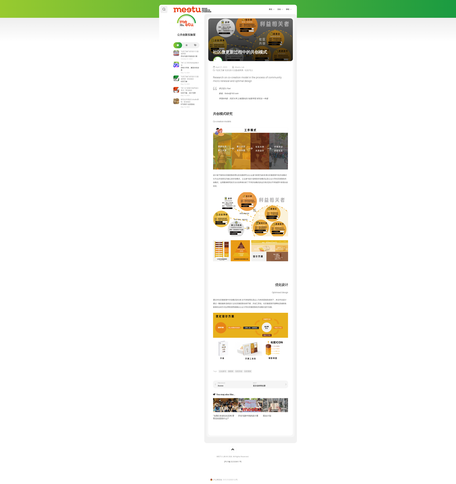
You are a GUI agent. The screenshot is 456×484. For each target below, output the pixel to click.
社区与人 (249, 70)
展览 (270, 9)
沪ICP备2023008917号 (233, 462)
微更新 (230, 371)
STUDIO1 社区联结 (188, 104)
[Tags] (195, 45)
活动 (279, 9)
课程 (287, 9)
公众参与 (222, 371)
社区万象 (184, 81)
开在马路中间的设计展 (248, 416)
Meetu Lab (239, 67)
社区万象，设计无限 (188, 93)
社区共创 (238, 371)
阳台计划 (267, 416)
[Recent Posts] (177, 45)
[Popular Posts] (186, 45)
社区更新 (247, 371)
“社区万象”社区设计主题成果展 (229, 70)
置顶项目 (190, 79)
